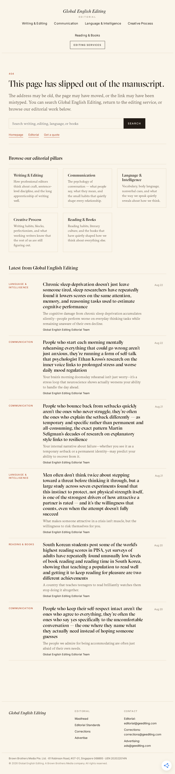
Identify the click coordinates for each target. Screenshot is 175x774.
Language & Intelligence (103, 23)
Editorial (33, 134)
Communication (66, 23)
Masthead (81, 718)
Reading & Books (87, 35)
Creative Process (140, 23)
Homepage (16, 134)
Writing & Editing (34, 23)
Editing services (87, 44)
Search (134, 123)
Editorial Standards (87, 725)
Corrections (82, 731)
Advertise (81, 737)
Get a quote (52, 134)
